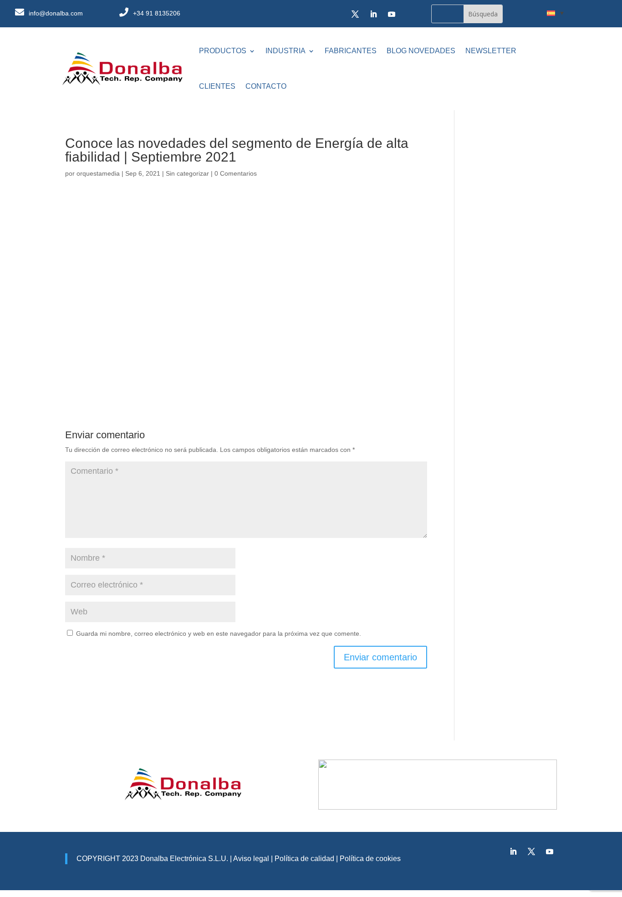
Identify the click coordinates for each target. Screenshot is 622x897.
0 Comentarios (235, 173)
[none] (555, 13)
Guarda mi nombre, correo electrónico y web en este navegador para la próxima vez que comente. (218, 633)
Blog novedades (421, 51)
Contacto (265, 86)
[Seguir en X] (355, 14)
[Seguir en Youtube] (391, 14)
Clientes (217, 86)
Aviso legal (251, 858)
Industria (285, 51)
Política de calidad (303, 858)
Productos (222, 51)
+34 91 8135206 (156, 13)
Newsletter (490, 51)
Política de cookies (370, 858)
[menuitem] (555, 13)
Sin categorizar (187, 173)
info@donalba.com (56, 13)
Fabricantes (351, 51)
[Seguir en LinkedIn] (373, 14)
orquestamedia (98, 173)
